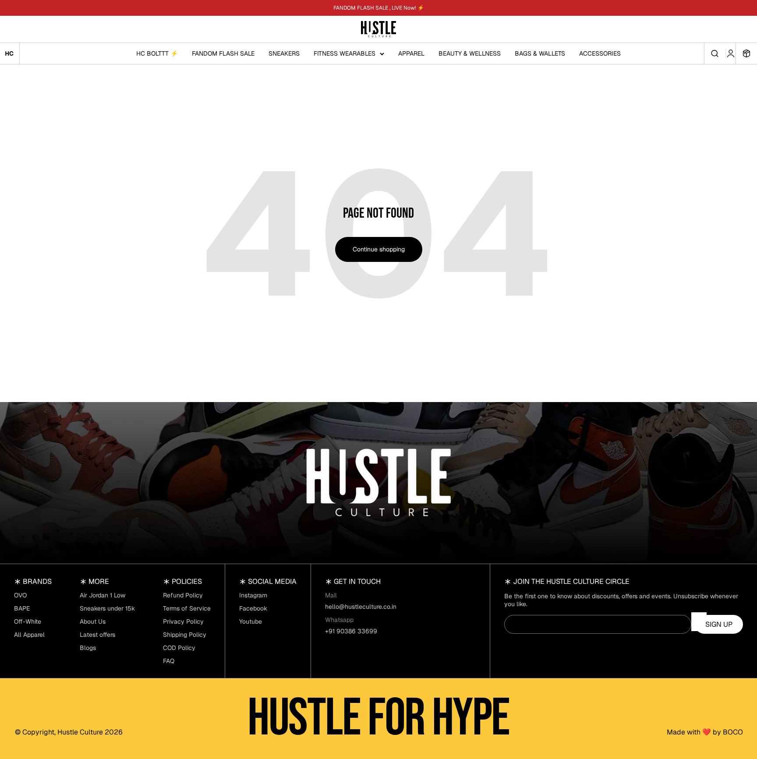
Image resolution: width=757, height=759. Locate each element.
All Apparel (29, 635)
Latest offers (97, 635)
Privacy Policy (183, 621)
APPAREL (411, 53)
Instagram (253, 595)
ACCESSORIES (600, 53)
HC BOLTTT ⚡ (157, 53)
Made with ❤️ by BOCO (705, 732)
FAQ (168, 661)
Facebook (253, 608)
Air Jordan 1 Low (102, 595)
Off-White (27, 621)
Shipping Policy (184, 635)
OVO (20, 595)
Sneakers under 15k (107, 608)
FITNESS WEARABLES (344, 53)
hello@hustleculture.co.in (360, 607)
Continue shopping (379, 249)
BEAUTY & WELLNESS (470, 53)
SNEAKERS (284, 53)
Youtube (250, 621)
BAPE (22, 608)
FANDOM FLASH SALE (223, 53)
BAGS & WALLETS (540, 53)
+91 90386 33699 (351, 631)
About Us (93, 621)
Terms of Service (187, 608)
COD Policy (179, 648)
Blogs (88, 648)
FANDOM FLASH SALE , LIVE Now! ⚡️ (378, 7)
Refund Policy (183, 595)
